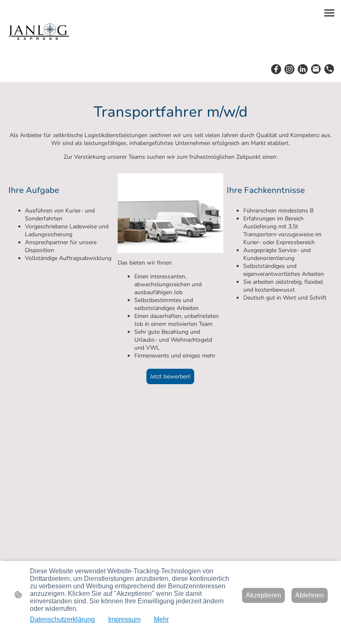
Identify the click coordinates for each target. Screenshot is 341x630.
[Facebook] (276, 69)
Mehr (161, 619)
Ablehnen (309, 595)
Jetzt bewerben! (170, 376)
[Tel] (329, 69)
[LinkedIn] (303, 69)
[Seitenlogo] (38, 31)
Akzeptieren (263, 595)
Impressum (124, 619)
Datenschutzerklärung (62, 619)
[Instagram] (289, 69)
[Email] (316, 69)
